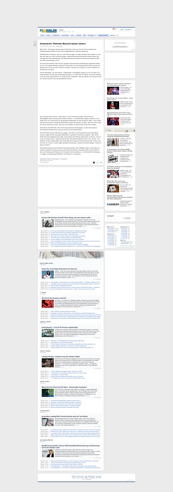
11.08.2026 (124, 236)
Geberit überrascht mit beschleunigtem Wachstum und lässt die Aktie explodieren (119, 197)
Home (73, 478)
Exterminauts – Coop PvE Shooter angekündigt (60, 327)
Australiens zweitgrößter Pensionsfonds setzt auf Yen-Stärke (65, 416)
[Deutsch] (114, 29)
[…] (83, 226)
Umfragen (92, 35)
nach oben (130, 480)
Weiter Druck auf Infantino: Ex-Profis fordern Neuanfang (66, 404)
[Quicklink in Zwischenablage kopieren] (35, 42)
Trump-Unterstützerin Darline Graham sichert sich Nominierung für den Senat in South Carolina (77, 241)
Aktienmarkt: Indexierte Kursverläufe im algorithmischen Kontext (68, 462)
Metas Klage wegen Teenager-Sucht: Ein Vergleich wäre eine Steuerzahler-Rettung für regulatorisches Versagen (81, 435)
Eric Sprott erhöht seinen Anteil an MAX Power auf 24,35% (67, 464)
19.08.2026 (111, 242)
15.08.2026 (124, 230)
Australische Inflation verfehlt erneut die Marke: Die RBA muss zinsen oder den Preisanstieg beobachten (79, 429)
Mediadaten (91, 476)
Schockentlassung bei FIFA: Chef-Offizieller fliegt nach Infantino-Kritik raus (119, 114)
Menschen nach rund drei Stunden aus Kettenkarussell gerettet (68, 236)
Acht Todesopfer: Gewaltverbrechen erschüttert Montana (66, 237)
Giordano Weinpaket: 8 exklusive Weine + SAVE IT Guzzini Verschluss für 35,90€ (73, 289)
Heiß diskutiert (125, 243)
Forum (48, 35)
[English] (116, 29)
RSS (100, 478)
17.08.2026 (111, 245)
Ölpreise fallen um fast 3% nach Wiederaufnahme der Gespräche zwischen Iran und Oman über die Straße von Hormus (83, 436)
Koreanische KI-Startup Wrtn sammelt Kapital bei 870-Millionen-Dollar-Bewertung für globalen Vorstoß (78, 316)
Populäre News (125, 242)
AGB (86, 476)
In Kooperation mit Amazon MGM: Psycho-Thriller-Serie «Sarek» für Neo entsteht (119, 151)
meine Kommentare (121, 247)
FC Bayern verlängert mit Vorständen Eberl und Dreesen (66, 402)
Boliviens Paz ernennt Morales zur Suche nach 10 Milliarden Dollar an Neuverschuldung (75, 431)
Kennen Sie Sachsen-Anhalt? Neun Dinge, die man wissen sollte (66, 217)
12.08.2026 (124, 235)
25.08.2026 (111, 230)
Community (65, 35)
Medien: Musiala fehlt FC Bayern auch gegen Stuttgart (65, 405)
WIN (84, 35)
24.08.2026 (111, 231)
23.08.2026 (111, 235)
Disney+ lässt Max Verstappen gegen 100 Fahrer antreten (66, 371)
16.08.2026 (124, 228)
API (97, 478)
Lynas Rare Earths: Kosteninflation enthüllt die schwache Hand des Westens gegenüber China (76, 433)
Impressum (99, 476)
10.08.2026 (124, 238)
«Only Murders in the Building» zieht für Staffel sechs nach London (69, 373)
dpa (61, 46)
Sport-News (44, 381)
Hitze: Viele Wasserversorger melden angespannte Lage (66, 243)
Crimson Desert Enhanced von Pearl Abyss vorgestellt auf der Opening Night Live (73, 344)
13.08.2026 (124, 233)
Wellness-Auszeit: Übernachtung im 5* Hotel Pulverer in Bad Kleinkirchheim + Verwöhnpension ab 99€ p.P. (80, 287)
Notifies (132, 247)
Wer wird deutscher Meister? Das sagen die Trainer (65, 407)
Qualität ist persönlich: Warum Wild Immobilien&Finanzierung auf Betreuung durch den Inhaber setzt (70, 446)
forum (133, 49)
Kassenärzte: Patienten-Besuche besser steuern (63, 43)
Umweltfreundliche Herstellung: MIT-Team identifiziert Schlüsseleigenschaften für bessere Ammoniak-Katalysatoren (82, 284)
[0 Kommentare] (44, 162)
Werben (112, 35)
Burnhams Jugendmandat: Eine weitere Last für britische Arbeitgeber (69, 244)
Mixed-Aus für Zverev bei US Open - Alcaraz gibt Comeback (64, 387)
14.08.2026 (124, 231)
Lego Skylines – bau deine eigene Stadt (62, 342)
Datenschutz (80, 476)
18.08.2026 (111, 243)
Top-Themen (44, 212)
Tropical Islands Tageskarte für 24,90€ (61, 285)
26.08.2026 (111, 228)
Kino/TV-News (45, 351)
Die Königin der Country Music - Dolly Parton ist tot (64, 234)
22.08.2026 (111, 237)
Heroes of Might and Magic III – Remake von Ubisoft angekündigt (68, 346)
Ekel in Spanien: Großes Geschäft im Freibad (63, 311)
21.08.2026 (111, 238)
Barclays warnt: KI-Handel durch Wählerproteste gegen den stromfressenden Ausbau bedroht (76, 318)
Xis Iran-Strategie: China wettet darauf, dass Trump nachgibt (67, 239)
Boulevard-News (46, 263)
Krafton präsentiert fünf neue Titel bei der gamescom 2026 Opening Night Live (72, 347)
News (42, 35)
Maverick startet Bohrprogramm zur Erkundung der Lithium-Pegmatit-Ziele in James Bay (75, 461)
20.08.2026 (111, 240)
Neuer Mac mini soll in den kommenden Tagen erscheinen (117, 182)
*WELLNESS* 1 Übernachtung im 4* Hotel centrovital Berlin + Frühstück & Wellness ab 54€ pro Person (79, 282)
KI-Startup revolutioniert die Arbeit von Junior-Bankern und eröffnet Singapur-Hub (73, 313)
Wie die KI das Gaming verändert (54, 298)
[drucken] (35, 45)
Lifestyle (78, 35)
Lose (72, 35)
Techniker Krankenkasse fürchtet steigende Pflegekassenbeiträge (69, 231)
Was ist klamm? (103, 35)
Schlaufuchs (56, 35)
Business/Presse (46, 440)
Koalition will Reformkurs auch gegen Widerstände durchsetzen (68, 232)
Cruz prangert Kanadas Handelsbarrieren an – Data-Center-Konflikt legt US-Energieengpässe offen (78, 246)
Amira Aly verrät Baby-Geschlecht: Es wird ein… (60, 269)
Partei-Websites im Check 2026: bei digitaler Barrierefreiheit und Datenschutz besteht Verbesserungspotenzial (81, 467)
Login (122, 29)
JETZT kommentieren (121, 47)
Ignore (128, 247)
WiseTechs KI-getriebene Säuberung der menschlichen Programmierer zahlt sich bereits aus (76, 315)
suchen (128, 218)
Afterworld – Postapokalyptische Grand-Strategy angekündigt (67, 340)
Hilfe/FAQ (92, 478)
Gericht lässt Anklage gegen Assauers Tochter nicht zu (65, 400)
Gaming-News (45, 322)
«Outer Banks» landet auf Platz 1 (60, 374)
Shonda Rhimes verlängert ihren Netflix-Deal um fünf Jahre (67, 376)
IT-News (43, 292)
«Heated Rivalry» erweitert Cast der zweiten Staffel (61, 356)
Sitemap (74, 476)
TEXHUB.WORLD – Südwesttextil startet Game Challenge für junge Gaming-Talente (73, 466)
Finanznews (44, 411)
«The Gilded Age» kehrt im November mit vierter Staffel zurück (68, 378)
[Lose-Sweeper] (117, 36)
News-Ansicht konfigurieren (127, 245)
